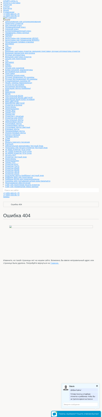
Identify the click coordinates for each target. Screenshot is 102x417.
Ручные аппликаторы (15, 55)
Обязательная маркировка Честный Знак (24, 145)
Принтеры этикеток (14, 23)
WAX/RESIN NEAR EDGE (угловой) (20, 99)
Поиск (97, 190)
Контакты (7, 8)
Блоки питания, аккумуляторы (19, 69)
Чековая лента (12, 136)
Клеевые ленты (12, 129)
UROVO (8, 36)
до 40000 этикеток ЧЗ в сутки (18, 153)
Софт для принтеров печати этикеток (22, 184)
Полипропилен (12, 108)
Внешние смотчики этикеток (18, 56)
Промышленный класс (15, 27)
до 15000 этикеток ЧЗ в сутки (18, 151)
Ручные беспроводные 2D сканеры (21, 79)
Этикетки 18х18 (12, 171)
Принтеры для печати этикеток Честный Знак (26, 147)
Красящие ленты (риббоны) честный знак (24, 175)
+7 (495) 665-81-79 (11, 14)
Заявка (6, 196)
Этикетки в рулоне (13, 105)
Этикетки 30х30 (12, 170)
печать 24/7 (10, 155)
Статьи (6, 6)
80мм (7, 140)
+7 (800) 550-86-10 (11, 15)
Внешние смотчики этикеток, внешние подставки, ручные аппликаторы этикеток (42, 51)
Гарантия (7, 4)
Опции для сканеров (14, 68)
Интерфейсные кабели (15, 71)
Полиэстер (10, 114)
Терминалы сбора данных (17, 32)
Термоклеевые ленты (15, 131)
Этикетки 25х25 (12, 173)
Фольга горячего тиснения (17, 142)
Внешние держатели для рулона (20, 53)
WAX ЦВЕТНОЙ (12, 101)
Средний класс (12, 29)
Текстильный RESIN (14, 95)
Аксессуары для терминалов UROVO (21, 38)
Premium (9, 144)
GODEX (8, 47)
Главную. (54, 263)
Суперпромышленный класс (18, 31)
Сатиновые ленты (13, 123)
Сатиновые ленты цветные (17, 127)
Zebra (7, 49)
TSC (6, 45)
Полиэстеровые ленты (15, 132)
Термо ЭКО (10, 110)
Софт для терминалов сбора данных (21, 186)
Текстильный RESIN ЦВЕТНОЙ (19, 97)
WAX (7, 90)
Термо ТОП (10, 112)
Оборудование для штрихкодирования (23, 21)
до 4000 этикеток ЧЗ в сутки (18, 149)
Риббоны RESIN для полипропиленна (22, 179)
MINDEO (9, 34)
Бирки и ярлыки (12, 134)
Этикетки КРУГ (11, 164)
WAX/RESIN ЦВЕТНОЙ (15, 103)
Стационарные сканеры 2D (17, 81)
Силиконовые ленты (14, 125)
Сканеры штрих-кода (14, 75)
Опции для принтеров (15, 58)
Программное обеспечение (17, 183)
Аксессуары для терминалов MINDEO (22, 40)
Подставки (10, 73)
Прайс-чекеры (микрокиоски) (18, 82)
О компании (8, 12)
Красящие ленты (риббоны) (18, 88)
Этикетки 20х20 (12, 168)
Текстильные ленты (14, 120)
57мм (7, 138)
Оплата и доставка (11, 2)
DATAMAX (9, 44)
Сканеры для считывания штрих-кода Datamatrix (27, 181)
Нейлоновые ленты (14, 121)
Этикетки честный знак (16, 157)
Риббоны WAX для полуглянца (19, 177)
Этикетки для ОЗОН (14, 118)
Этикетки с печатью (14, 116)
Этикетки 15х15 (12, 166)
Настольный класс (13, 25)
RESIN (7, 94)
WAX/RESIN (10, 92)
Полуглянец (10, 107)
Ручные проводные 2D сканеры (19, 77)
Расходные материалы (15, 86)
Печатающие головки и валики (19, 42)
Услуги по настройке (14, 84)
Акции (6, 10)
